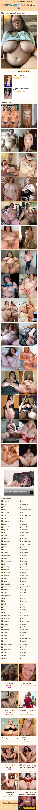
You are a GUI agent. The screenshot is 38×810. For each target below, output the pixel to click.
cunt (4, 578)
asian (5, 507)
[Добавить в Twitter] (34, 5)
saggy (23, 590)
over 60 (24, 561)
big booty (6, 527)
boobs (5, 544)
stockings (25, 621)
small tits (24, 615)
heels (5, 635)
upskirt (24, 641)
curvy (5, 581)
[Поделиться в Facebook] (6, 5)
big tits (5, 530)
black (5, 535)
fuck (4, 610)
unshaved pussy (27, 638)
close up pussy (8, 567)
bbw (4, 515)
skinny (23, 610)
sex (22, 595)
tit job (23, 632)
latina (5, 658)
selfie (23, 592)
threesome (25, 630)
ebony (5, 590)
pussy (23, 581)
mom (23, 521)
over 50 (24, 558)
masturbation (26, 510)
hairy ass (6, 630)
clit (4, 564)
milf (22, 512)
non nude (25, 532)
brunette (6, 552)
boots (5, 547)
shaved (24, 601)
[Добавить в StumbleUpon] (28, 5)
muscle (24, 524)
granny (5, 624)
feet (4, 604)
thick (23, 627)
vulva (23, 650)
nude (23, 535)
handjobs (6, 632)
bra (4, 550)
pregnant (24, 575)
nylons (24, 538)
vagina (24, 644)
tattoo (23, 624)
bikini (5, 532)
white (23, 652)
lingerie (24, 507)
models (24, 518)
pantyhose (25, 570)
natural (24, 527)
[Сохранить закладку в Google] (9, 5)
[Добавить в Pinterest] (22, 5)
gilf (4, 612)
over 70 (24, 564)
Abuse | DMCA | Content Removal (14, 803)
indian (5, 647)
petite (23, 572)
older (23, 547)
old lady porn (26, 541)
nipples (24, 530)
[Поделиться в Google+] (12, 5)
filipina (5, 607)
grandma (6, 621)
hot (4, 641)
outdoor (24, 550)
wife (23, 655)
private (24, 578)
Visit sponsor (25, 71)
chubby (5, 558)
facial (5, 598)
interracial (6, 650)
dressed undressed (10, 584)
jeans (5, 652)
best (4, 524)
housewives (7, 644)
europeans (7, 595)
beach (5, 518)
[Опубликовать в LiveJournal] (19, 5)
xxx (22, 658)
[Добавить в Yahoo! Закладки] (19, 8)
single (23, 607)
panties (24, 567)
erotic (5, 592)
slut (22, 612)
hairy (5, 627)
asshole (6, 512)
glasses (6, 618)
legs (23, 501)
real (23, 584)
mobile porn (25, 515)
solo (23, 618)
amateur (6, 501)
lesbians (24, 504)
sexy (23, 598)
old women (25, 544)
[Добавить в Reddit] (25, 5)
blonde (5, 538)
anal (4, 504)
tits (22, 635)
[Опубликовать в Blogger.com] (3, 5)
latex (4, 655)
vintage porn (26, 647)
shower (24, 604)
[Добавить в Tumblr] (31, 5)
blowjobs (6, 541)
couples (6, 570)
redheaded (25, 587)
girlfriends (6, 615)
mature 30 (25, 552)
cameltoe (6, 555)
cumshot (6, 575)
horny (5, 638)
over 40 (24, 555)
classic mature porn (10, 561)
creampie (6, 572)
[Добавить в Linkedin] (15, 5)
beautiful (6, 521)
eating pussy (7, 587)
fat (4, 601)
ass (4, 510)
